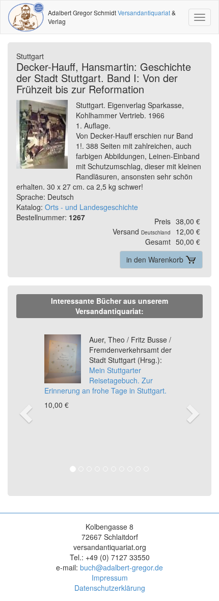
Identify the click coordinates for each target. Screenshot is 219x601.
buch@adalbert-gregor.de (121, 567)
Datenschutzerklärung (109, 588)
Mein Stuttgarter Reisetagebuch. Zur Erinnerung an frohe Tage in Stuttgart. (108, 365)
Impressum (110, 577)
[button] (24, 402)
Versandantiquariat (144, 12)
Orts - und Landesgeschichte (91, 207)
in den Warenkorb (155, 259)
